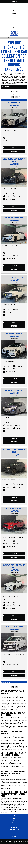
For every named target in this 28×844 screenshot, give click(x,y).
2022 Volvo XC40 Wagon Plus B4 (14, 509)
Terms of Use (12, 840)
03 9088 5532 (15, 1)
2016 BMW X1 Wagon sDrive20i (14, 334)
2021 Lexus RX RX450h (14, 103)
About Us (14, 16)
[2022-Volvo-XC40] (14, 524)
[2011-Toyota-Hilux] (14, 293)
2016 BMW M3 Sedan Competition (14, 218)
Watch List (15, 147)
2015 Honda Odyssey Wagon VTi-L (14, 390)
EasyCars (14, 842)
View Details (14, 151)
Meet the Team (14, 19)
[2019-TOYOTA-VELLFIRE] (14, 643)
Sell (14, 10)
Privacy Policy (5, 840)
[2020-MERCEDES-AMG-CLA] (14, 583)
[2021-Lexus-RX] (14, 119)
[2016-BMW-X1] (14, 350)
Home (14, 4)
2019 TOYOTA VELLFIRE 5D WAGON (14, 627)
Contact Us (14, 25)
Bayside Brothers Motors (6, 37)
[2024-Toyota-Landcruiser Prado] (14, 468)
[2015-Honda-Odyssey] (14, 406)
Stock (14, 7)
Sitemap (14, 836)
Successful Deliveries (14, 22)
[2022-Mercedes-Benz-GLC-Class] (14, 177)
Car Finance (14, 13)
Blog (14, 27)
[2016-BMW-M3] (14, 234)
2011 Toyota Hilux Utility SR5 (14, 277)
